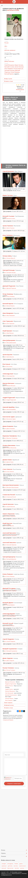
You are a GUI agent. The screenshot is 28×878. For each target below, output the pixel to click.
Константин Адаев (9, 417)
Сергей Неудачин (8, 639)
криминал (12, 50)
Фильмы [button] (3, 850)
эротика (22, 868)
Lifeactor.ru (3, 873)
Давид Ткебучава (9, 61)
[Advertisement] (14, 145)
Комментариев (20, 89)
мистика (16, 865)
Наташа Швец (7, 256)
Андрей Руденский (9, 397)
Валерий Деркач (8, 602)
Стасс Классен (7, 469)
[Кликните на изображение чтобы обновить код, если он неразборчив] (8, 778)
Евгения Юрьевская (10, 691)
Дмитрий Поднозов (9, 286)
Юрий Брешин (7, 331)
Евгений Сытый (8, 623)
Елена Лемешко (8, 574)
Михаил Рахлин (9, 685)
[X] (24, 711)
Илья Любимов (8, 68)
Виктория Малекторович (11, 485)
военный (4, 868)
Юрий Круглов (7, 523)
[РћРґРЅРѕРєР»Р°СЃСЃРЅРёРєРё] (20, 711)
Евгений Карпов (8, 74)
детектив (6, 50)
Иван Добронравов (9, 340)
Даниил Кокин (7, 459)
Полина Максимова (9, 445)
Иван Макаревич (8, 313)
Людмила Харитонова (10, 683)
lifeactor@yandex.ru (16, 873)
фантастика (10, 868)
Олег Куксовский (9, 693)
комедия (4, 863)
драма (21, 863)
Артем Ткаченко (19, 66)
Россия (6, 43)
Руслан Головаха (8, 668)
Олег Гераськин (8, 321)
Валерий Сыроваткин (10, 648)
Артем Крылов (7, 354)
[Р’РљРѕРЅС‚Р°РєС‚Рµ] (18, 711)
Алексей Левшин (9, 698)
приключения (22, 865)
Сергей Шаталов (8, 504)
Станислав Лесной (9, 494)
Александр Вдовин (9, 613)
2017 (5, 46)
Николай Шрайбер (9, 407)
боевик (16, 863)
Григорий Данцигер (9, 557)
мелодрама (10, 863)
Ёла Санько (6, 364)
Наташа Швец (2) (18, 68)
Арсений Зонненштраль (11, 695)
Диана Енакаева (8, 426)
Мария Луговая (19, 65)
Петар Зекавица (15, 72)
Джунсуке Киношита (10, 681)
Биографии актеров (17, 872)
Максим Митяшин (8, 383)
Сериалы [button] (3, 853)
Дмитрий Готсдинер (9, 588)
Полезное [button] (3, 856)
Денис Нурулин (8, 658)
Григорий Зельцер (9, 70)
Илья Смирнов (8, 700)
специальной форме (8, 720)
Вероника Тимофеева (10, 436)
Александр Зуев (8, 374)
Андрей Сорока (9, 689)
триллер (17, 868)
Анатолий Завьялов (9, 542)
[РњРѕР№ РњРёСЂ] (22, 711)
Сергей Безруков (9, 65)
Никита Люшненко (9, 514)
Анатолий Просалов (9, 533)
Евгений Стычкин (9, 66)
